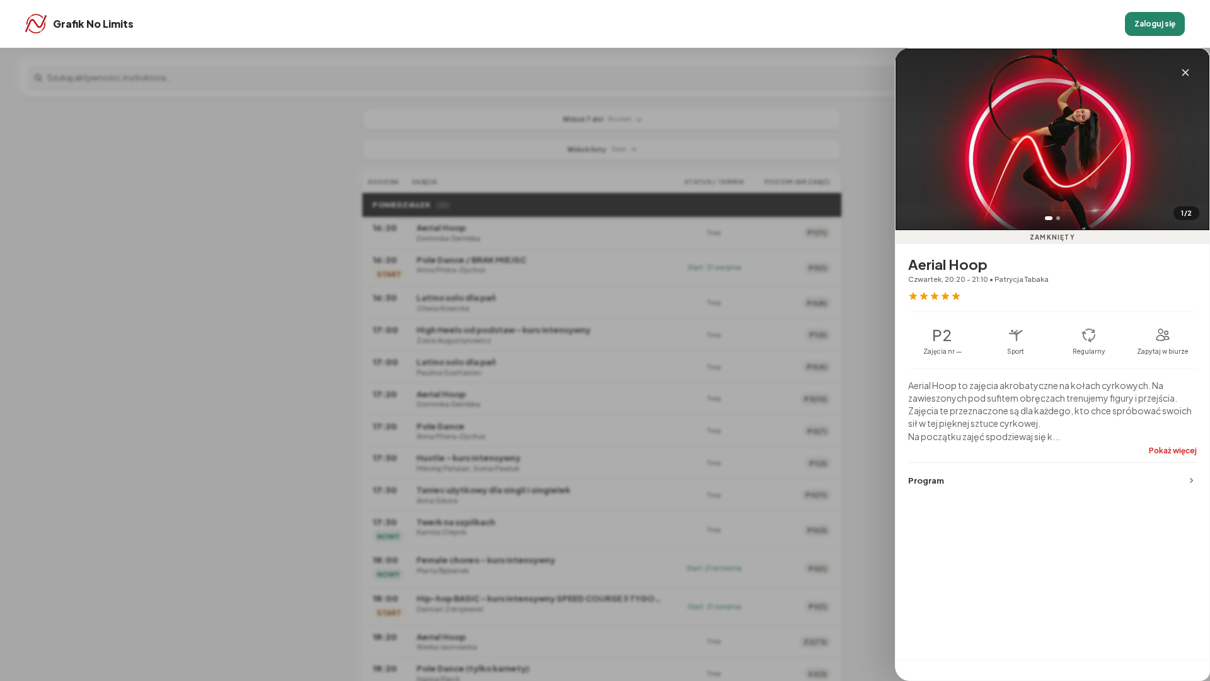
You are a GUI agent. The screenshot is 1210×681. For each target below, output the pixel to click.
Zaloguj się (1154, 23)
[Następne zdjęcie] (1190, 153)
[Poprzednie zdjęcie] (914, 153)
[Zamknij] (1185, 72)
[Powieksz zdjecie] (1052, 139)
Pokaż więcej (1173, 450)
